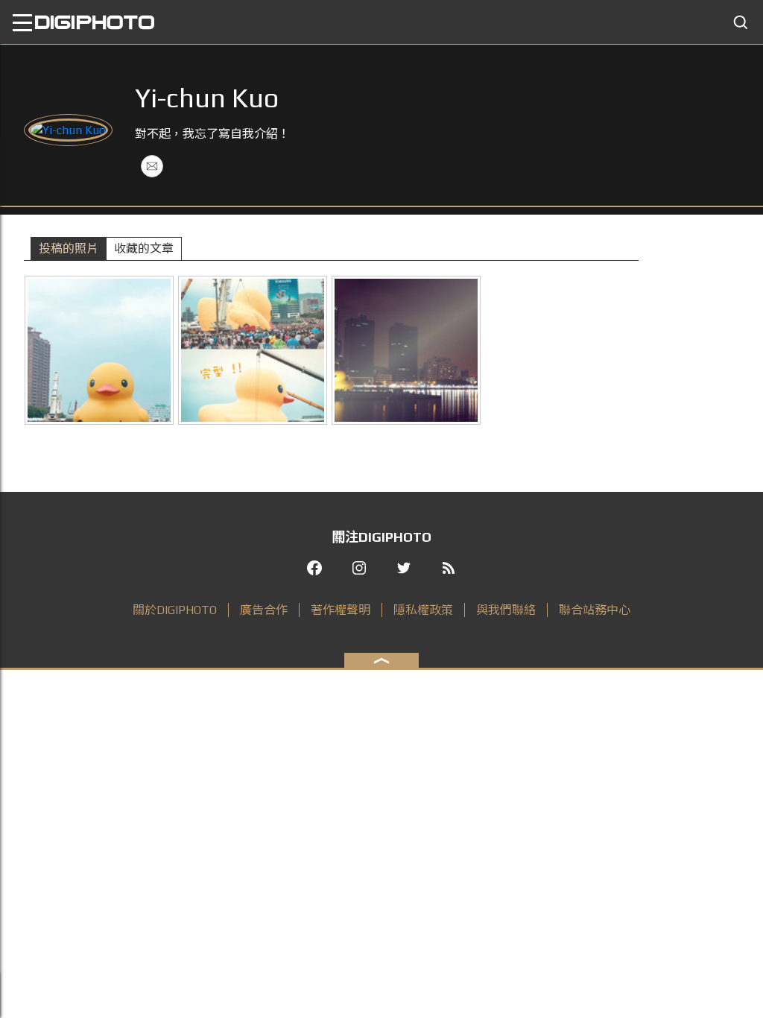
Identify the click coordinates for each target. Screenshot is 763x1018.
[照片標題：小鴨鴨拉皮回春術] (252, 350)
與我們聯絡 (506, 610)
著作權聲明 (340, 610)
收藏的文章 (144, 248)
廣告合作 (264, 610)
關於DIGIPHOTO (175, 610)
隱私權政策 (423, 610)
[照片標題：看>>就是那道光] (406, 350)
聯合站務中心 (594, 610)
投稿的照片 (68, 248)
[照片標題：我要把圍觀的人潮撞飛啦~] (99, 350)
